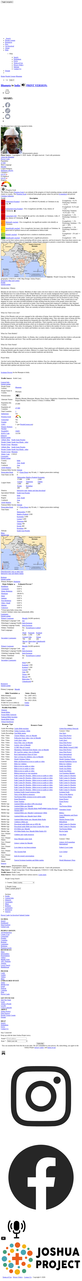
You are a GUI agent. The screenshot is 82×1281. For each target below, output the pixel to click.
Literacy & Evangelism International (67, 843)
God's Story (63, 740)
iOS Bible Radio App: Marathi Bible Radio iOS (30, 831)
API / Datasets (6, 961)
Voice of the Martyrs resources (24, 794)
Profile (3, 282)
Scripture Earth (64, 792)
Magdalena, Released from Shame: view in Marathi (31, 750)
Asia (18, 465)
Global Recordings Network (68, 728)
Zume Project (63, 799)
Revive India (63, 831)
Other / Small (5, 603)
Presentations (5, 956)
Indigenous (5, 414)
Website (19, 470)
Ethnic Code (5, 454)
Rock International (65, 754)
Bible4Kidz (63, 822)
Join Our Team (6, 1000)
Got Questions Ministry (67, 773)
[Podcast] (17, 1240)
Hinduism (4, 170)
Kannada (31, 633)
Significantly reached (13, 238)
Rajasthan (29, 486)
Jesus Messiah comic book (23, 839)
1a (2, 202)
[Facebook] (41, 1217)
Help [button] (6, 50)
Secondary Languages (8, 638)
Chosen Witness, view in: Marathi (25, 736)
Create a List (5, 934)
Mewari (25, 641)
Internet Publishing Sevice (68, 761)
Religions (4, 946)
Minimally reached (12, 222)
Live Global (63, 852)
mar (23, 621)
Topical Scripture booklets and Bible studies (29, 860)
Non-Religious (6, 601)
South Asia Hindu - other (19, 442)
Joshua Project (6, 1011)
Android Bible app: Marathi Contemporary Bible (30, 813)
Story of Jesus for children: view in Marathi (28, 757)
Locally (3, 1006)
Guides (3, 975)
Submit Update (24, 915)
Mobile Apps (5, 959)
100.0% (10, 170)
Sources (3, 863)
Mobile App (5, 984)
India (18, 460)
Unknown (4, 608)
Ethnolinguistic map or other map (12, 572)
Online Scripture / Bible (22, 731)
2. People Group (10, 886)
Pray (6, 44)
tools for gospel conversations (24, 856)
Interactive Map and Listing (10, 281)
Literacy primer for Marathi (23, 843)
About (7, 48)
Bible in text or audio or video (24, 766)
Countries (4, 940)
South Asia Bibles (65, 766)
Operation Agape (65, 809)
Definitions (17, 59)
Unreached (5, 420)
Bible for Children (20, 764)
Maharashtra (21, 477)
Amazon (4, 710)
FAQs (16, 61)
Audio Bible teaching (21, 728)
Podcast (3, 988)
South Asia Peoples (23, 493)
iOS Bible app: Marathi (22, 829)
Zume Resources (20, 799)
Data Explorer (5, 925)
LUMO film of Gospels (22, 747)
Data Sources (5, 1013)
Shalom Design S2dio (66, 819)
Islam (3, 596)
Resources (8, 42)
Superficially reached (13, 228)
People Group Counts (8, 1015)
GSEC (3, 424)
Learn (3, 1002)
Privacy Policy (18, 65)
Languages (4, 614)
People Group (6, 444)
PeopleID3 (4, 431)
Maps (3, 533)
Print (2, 992)
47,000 (3, 163)
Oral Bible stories (20, 733)
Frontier (4, 422)
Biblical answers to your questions (25, 773)
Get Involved (9, 46)
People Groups (10, 40)
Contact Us (17, 69)
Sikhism (4, 605)
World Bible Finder (7, 719)
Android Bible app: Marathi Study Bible (27, 816)
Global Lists (5, 927)
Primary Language (7, 618)
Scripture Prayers (6, 372)
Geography (4, 456)
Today (3, 983)
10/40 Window (6, 468)
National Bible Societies (9, 717)
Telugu (38, 637)
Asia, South (21, 463)
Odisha (40, 482)
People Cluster (6, 442)
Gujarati (25, 637)
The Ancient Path (20, 852)
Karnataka (41, 477)
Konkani (39, 633)
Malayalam (32, 641)
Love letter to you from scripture (25, 847)
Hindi (24, 633)
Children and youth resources (24, 834)
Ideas (2, 979)
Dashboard (4, 923)
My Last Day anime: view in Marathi (26, 752)
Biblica (61, 813)
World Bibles (5, 712)
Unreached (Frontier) (13, 201)
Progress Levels (6, 948)
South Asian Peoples (18, 440)
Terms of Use (18, 63)
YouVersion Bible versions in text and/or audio (30, 797)
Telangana (29, 482)
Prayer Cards (5, 159)
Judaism (4, 598)
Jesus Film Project (65, 736)
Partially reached (11, 234)
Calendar (4, 990)
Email (3, 986)
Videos (3, 957)
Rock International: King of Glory (25, 754)
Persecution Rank (7, 472)
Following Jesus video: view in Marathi (27, 738)
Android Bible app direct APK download (28, 804)
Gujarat (19, 482)
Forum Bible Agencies (8, 715)
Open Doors (24, 472)
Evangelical (63, 194)
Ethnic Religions (6, 591)
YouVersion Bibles (65, 797)
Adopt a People (6, 1004)
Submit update (6, 284)
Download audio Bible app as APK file (27, 824)
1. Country (9, 882)
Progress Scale (19, 192)
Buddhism (4, 586)
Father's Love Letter (66, 847)
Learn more (42, 875)
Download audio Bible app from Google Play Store (31, 826)
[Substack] (3, 1055)
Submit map (5, 535)
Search (8, 38)
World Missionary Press (67, 860)
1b (2, 210)
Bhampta (18, 387)
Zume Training (19, 801)
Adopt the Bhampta (7, 157)
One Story (62, 733)
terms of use (52, 1047)
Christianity (5, 589)
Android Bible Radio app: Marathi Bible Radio (30, 819)
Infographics (5, 954)
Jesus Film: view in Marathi (23, 743)
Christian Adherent (7, 196)
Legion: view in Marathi (22, 745)
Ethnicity (4, 436)
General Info (5, 382)
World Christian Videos (22, 759)
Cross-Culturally (6, 1008)
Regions (3, 942)
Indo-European (27, 623)
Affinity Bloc (5, 440)
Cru (60, 856)
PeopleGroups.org (26, 424)
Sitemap (16, 67)
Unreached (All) (11, 216)
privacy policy (39, 1047)
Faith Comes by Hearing (67, 776)
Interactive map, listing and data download (31, 490)
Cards (3, 973)
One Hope (62, 834)
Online (27, 703)
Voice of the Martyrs (66, 794)
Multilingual (5, 967)
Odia (30, 637)
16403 (17, 431)
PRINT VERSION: (36, 85)
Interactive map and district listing (12, 573)
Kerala (19, 486)
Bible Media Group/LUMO (68, 747)
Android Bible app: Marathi (23, 806)
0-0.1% (3, 174)
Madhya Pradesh (31, 477)
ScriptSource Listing (33, 628)
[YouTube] (3, 1240)
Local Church (5, 965)
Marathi (3, 167)
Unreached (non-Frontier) (14, 209)
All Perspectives (6, 932)
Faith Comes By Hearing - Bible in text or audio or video (33, 776)
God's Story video (20, 740)
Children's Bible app (21, 822)
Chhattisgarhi (40, 641)
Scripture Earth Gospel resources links (27, 792)
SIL (60, 804)
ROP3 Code (5, 433)
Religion (4, 577)
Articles (3, 963)
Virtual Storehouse (7, 722)
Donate (7, 71)
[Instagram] (41, 1136)
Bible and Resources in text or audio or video (29, 761)
